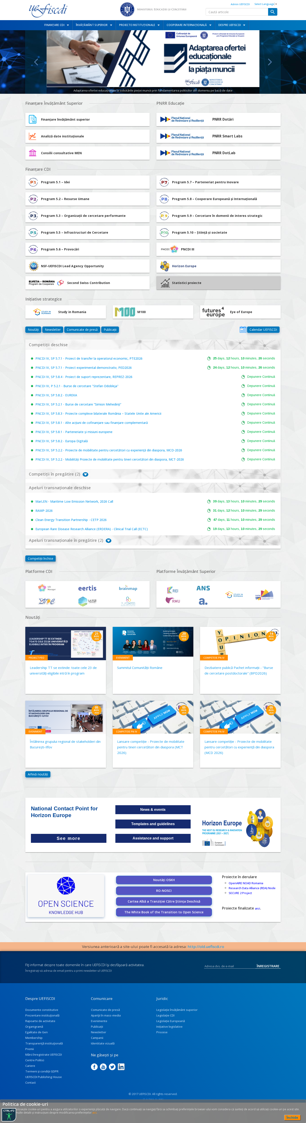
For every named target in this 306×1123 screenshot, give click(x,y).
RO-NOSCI (164, 890)
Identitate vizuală (102, 1043)
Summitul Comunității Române (139, 667)
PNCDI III (187, 249)
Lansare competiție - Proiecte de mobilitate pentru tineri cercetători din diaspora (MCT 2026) (150, 747)
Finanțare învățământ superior (65, 119)
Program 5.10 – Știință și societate (199, 232)
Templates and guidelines (153, 824)
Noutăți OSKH (164, 880)
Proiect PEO (36, 657)
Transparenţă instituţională (44, 1043)
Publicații (110, 329)
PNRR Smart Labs (227, 136)
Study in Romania (72, 312)
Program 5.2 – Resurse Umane (65, 199)
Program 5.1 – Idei (55, 182)
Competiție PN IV (213, 657)
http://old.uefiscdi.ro (206, 946)
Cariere (30, 1066)
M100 (141, 312)
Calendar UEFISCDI (263, 329)
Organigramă (34, 1027)
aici (257, 908)
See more (68, 838)
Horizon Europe (184, 266)
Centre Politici (34, 1060)
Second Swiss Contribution (88, 283)
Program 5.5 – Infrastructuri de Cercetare (74, 232)
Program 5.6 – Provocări (60, 249)
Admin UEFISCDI (240, 4)
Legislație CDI (165, 1015)
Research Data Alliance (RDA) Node (252, 888)
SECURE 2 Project (240, 893)
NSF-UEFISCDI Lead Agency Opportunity (72, 266)
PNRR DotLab (223, 153)
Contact (30, 1082)
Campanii (97, 1038)
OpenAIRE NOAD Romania (246, 883)
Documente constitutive (41, 1010)
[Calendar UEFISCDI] (243, 329)
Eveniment (122, 657)
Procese (162, 1032)
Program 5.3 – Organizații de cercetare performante (83, 215)
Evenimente (99, 1021)
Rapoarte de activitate (40, 1021)
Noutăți (33, 329)
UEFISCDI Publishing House (43, 1077)
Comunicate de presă (82, 329)
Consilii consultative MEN (61, 153)
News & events (153, 809)
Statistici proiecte (186, 283)
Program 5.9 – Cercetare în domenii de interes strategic (217, 215)
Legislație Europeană (170, 1021)
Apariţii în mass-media (106, 1015)
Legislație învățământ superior (177, 1010)
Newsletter (53, 329)
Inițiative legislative (169, 1027)
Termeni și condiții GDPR (41, 1071)
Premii (29, 1049)
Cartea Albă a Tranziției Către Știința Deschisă (164, 901)
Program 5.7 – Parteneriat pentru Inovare (205, 182)
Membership (34, 1038)
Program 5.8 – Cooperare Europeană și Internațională (214, 199)
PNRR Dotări (223, 119)
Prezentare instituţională (42, 1015)
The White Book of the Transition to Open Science (163, 912)
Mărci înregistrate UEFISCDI (43, 1055)
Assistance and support (153, 838)
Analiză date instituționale (62, 136)
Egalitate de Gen (36, 1032)
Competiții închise (40, 558)
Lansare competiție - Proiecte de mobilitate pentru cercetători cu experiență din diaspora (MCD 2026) (239, 747)
